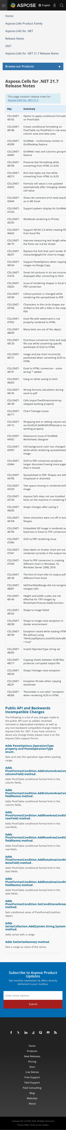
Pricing (32, 1061)
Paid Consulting (32, 1087)
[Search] (61, 5)
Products (32, 1051)
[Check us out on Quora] (41, 1032)
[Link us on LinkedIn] (26, 1032)
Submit (33, 1004)
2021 (8, 46)
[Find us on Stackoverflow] (33, 1032)
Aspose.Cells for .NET (19, 31)
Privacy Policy (23, 1125)
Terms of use (35, 1125)
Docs (32, 1066)
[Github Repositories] (48, 1032)
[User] (54, 5)
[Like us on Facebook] (11, 1032)
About (32, 1103)
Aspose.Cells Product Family (23, 23)
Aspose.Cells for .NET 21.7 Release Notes (32, 53)
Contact (45, 1125)
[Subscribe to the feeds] (55, 1032)
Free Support (32, 1077)
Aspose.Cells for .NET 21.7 (23, 100)
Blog (32, 1093)
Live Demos (32, 1072)
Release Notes (14, 38)
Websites (32, 1098)
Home (9, 16)
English (45, 5)
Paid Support (32, 1082)
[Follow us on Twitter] (18, 1032)
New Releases (32, 1056)
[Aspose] (23, 5)
